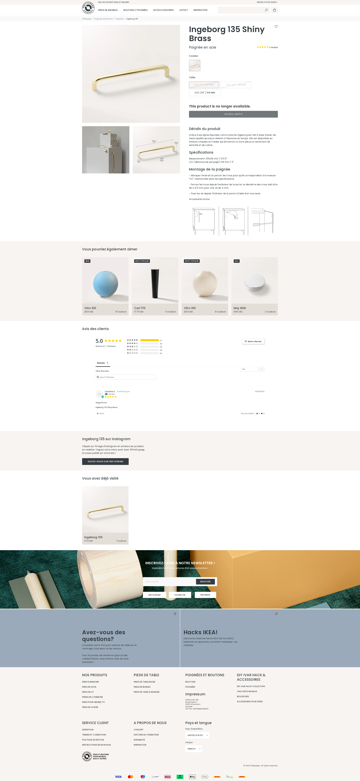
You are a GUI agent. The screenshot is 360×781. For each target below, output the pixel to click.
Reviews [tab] (101, 363)
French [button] (191, 748)
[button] (258, 413)
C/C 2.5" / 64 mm (205, 92)
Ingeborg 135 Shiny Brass (107, 407)
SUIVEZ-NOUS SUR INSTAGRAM (105, 461)
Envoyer (205, 581)
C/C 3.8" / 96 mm (236, 84)
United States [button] (195, 735)
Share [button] (101, 413)
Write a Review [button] (254, 341)
